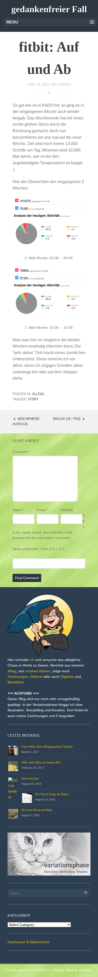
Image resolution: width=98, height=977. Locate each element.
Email (42, 510)
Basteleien (16, 682)
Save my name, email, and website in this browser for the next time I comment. (49, 527)
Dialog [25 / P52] (67, 419)
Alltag (38, 394)
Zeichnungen (18, 677)
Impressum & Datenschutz (29, 942)
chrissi (64, 84)
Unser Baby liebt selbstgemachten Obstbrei (47, 746)
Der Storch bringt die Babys (52, 794)
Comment (21, 452)
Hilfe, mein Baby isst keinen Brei (41, 762)
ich (32, 660)
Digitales (67, 677)
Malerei (36, 677)
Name (18, 510)
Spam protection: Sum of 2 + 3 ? (38, 549)
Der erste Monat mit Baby (36, 810)
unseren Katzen (37, 671)
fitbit (33, 399)
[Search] (83, 891)
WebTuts (85, 970)
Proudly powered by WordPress (28, 970)
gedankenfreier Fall (49, 9)
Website (67, 510)
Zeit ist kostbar (30, 778)
